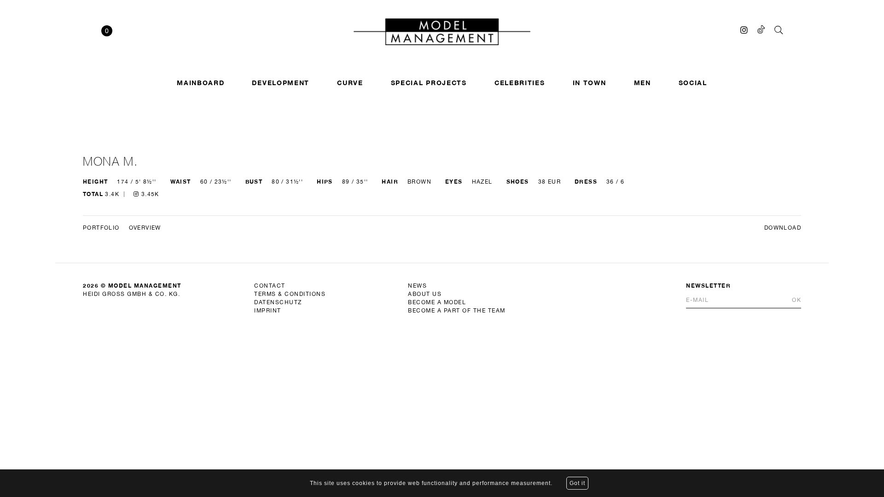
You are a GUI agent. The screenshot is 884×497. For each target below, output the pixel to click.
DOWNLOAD (782, 228)
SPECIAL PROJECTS (429, 83)
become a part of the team (457, 310)
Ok (796, 300)
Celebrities (519, 83)
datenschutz (278, 302)
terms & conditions (290, 294)
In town (589, 83)
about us (425, 294)
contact (269, 286)
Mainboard (200, 83)
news (417, 286)
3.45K (149, 194)
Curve (350, 83)
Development (280, 83)
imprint (267, 310)
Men (642, 83)
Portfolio (101, 228)
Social (693, 83)
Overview (145, 228)
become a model (437, 302)
